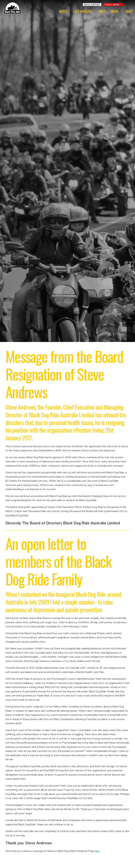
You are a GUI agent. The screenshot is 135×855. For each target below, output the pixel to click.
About (63, 11)
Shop (129, 11)
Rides (102, 11)
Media (115, 11)
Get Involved (83, 11)
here (96, 851)
